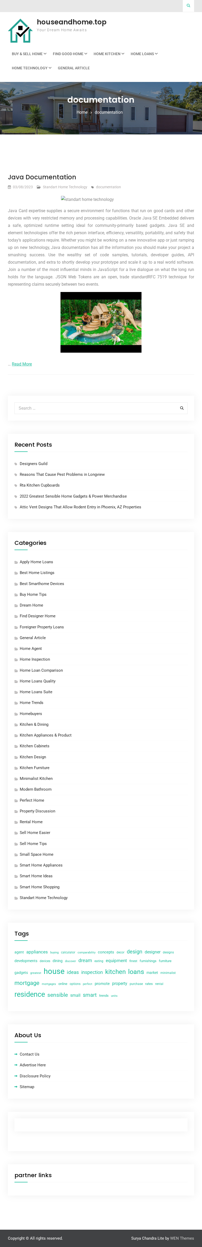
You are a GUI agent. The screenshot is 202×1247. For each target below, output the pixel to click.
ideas (73, 972)
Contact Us (29, 1054)
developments (25, 961)
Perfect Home (32, 800)
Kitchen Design (33, 757)
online (62, 984)
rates (149, 984)
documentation (108, 187)
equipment (116, 960)
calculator (68, 952)
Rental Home (31, 822)
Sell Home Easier (35, 832)
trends (104, 996)
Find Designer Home (37, 616)
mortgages (49, 984)
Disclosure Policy (35, 1076)
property (119, 983)
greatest (35, 973)
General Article (74, 68)
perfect (87, 984)
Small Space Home (36, 854)
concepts (106, 952)
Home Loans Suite (36, 692)
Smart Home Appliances (41, 865)
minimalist (168, 973)
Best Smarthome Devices (42, 583)
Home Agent (31, 648)
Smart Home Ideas (36, 876)
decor (120, 952)
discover (70, 961)
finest (133, 961)
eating (98, 961)
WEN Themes (182, 1238)
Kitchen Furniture (34, 767)
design (134, 952)
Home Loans (142, 54)
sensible (57, 995)
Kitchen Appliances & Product (46, 735)
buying (54, 952)
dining (58, 961)
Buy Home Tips (33, 594)
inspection (92, 972)
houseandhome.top (72, 22)
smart (90, 995)
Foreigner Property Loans (42, 627)
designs (168, 952)
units (114, 996)
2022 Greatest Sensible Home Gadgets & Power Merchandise (73, 496)
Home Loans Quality (37, 681)
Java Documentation (42, 177)
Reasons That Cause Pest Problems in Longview (62, 474)
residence (29, 994)
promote (102, 983)
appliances (37, 951)
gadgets (21, 973)
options (75, 984)
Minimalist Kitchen (36, 778)
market (152, 973)
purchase (136, 984)
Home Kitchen (107, 54)
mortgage (26, 983)
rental (159, 984)
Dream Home (31, 605)
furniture (165, 961)
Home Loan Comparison (41, 670)
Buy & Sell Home (27, 54)
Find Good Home (68, 54)
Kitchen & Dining (34, 724)
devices (45, 961)
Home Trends (31, 702)
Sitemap (27, 1086)
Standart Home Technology (65, 187)
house (54, 971)
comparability (86, 952)
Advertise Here (33, 1065)
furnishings (148, 961)
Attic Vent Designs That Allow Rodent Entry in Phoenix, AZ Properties (80, 507)
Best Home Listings (37, 572)
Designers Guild (33, 463)
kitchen (115, 971)
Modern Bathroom (36, 789)
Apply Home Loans (36, 562)
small (75, 995)
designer (152, 951)
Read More (22, 364)
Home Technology (30, 68)
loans (136, 971)
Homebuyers (31, 713)
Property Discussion (37, 811)
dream (85, 960)
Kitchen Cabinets (34, 746)
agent (19, 952)
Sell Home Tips (33, 843)
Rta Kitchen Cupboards (40, 485)
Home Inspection (35, 659)
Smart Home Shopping (39, 887)
